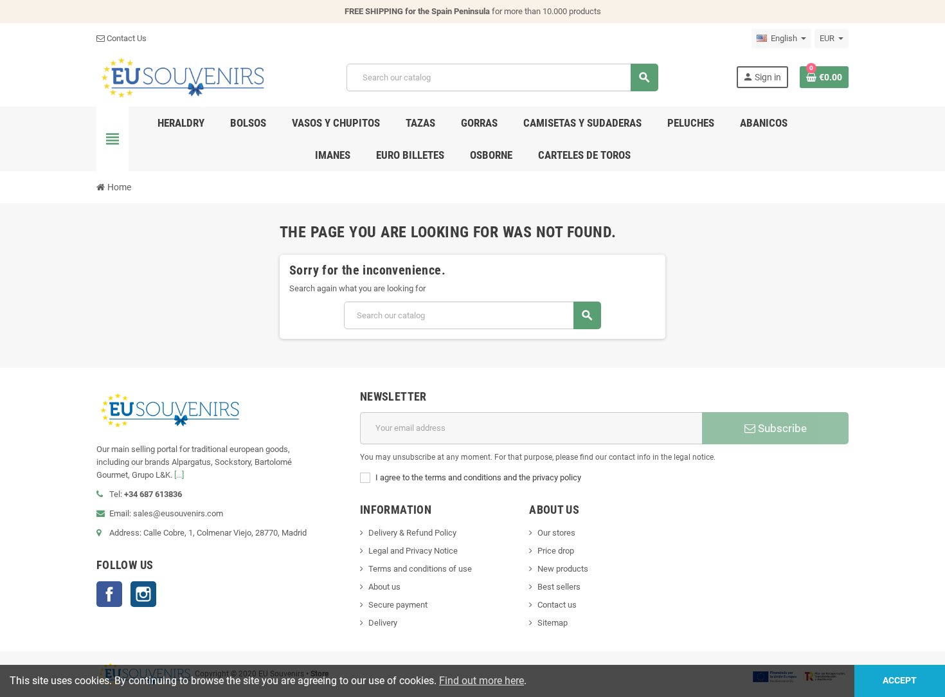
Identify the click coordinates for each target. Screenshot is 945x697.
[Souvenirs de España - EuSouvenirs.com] (182, 77)
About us (384, 587)
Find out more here (481, 680)
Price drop (555, 551)
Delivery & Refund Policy (412, 533)
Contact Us (126, 38)
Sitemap (552, 623)
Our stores (556, 533)
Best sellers (558, 587)
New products (562, 569)
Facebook (109, 594)
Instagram (143, 594)
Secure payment (398, 605)
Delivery (382, 623)
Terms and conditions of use (420, 569)
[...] (179, 475)
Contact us (557, 605)
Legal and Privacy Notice (413, 551)
